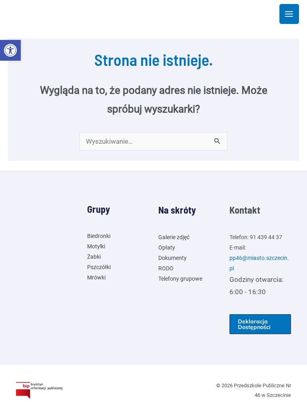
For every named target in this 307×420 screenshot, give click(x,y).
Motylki (96, 246)
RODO (165, 268)
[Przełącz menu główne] (289, 14)
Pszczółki (99, 267)
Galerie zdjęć (173, 237)
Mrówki (96, 277)
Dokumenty (172, 258)
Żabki (94, 257)
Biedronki (98, 236)
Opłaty (166, 247)
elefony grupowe (181, 278)
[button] (10, 50)
